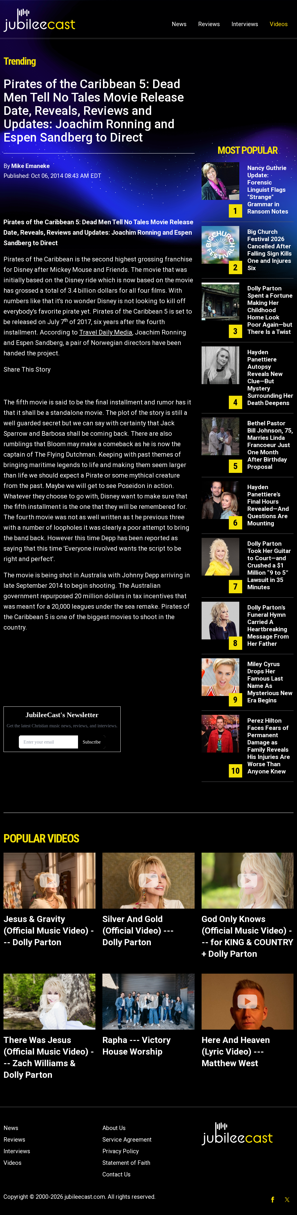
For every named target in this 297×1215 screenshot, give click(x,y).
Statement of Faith (126, 1162)
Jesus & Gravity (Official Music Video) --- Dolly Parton (48, 930)
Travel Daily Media (105, 332)
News (179, 24)
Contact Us (116, 1174)
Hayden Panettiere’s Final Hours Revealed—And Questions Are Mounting (268, 505)
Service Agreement (127, 1139)
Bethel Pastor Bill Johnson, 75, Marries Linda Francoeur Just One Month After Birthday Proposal (270, 445)
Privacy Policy (120, 1151)
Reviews (209, 24)
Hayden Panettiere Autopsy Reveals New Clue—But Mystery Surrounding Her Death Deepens (270, 377)
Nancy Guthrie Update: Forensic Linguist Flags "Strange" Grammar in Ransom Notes (267, 189)
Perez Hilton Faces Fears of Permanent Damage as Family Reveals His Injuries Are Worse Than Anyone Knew (268, 746)
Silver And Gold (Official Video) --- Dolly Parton (138, 930)
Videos (279, 24)
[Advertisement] (247, 109)
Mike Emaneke (30, 165)
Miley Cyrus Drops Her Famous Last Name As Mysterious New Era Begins (269, 682)
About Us (114, 1127)
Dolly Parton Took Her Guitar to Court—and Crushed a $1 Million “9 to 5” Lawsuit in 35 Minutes (269, 565)
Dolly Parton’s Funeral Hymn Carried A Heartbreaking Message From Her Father (268, 625)
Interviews (244, 24)
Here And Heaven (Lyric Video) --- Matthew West (236, 1051)
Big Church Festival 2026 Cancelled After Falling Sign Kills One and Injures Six (269, 250)
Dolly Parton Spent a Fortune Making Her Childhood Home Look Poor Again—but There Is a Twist (270, 310)
